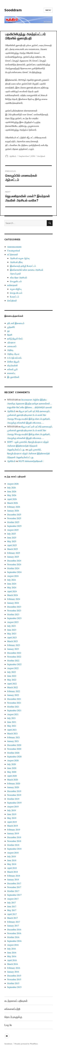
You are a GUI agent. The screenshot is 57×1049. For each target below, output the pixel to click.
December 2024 (14, 560)
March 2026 (12, 502)
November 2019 (14, 794)
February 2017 (13, 921)
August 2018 (13, 852)
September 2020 (14, 756)
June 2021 (11, 721)
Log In (8, 1025)
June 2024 (11, 583)
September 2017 (14, 894)
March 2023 (12, 641)
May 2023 (11, 633)
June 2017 (11, 906)
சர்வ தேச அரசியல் (18, 277)
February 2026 (13, 506)
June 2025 (11, 537)
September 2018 (14, 848)
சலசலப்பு (11, 373)
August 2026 (13, 483)
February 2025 (13, 552)
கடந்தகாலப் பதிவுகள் (16, 1000)
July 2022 (11, 672)
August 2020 (13, 760)
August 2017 (13, 898)
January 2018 (13, 879)
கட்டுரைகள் (12, 254)
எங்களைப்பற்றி (12, 1009)
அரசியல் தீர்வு (16, 262)
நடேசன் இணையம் (15, 323)
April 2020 (12, 775)
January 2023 (13, 648)
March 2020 (12, 779)
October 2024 (13, 568)
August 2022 (13, 668)
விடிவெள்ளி (12, 365)
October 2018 (13, 844)
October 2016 (13, 937)
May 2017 (11, 910)
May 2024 (11, 587)
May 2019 (11, 818)
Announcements (14, 246)
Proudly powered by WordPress (26, 1043)
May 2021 (11, 725)
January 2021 (13, 741)
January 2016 (13, 971)
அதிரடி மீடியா (13, 353)
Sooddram (13, 10)
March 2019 (12, 825)
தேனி (9, 334)
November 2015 (14, 979)
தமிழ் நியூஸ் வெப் (15, 338)
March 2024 (12, 595)
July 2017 (11, 902)
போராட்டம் (14, 296)
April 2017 (12, 914)
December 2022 (14, 652)
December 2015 (14, 975)
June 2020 (11, 768)
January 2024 (13, 602)
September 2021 (14, 710)
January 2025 (13, 556)
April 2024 (12, 591)
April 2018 (12, 867)
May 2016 (11, 956)
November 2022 (14, 656)
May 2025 (11, 541)
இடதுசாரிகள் (13, 376)
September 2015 (14, 987)
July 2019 (11, 810)
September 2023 (14, 618)
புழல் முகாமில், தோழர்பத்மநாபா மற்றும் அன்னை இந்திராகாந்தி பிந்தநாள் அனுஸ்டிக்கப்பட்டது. (28, 453)
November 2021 (14, 702)
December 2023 (14, 606)
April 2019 (12, 821)
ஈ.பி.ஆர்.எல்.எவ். (14, 357)
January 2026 (13, 510)
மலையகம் (11, 346)
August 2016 (13, 944)
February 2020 (13, 783)
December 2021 (14, 698)
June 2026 (11, 491)
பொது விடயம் (16, 292)
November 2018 (14, 841)
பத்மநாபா (11, 342)
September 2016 (14, 940)
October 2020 (13, 752)
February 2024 (13, 599)
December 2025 (14, 514)
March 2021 (12, 733)
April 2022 (12, 683)
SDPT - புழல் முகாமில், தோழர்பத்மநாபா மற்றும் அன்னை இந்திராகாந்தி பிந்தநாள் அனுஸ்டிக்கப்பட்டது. (28, 445)
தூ (8, 330)
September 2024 (14, 572)
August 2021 (13, 714)
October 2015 (13, 983)
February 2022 (13, 691)
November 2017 (14, 887)
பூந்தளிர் (11, 327)
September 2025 (14, 525)
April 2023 (12, 637)
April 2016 (12, 960)
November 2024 (14, 564)
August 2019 (13, 806)
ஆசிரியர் (13, 156)
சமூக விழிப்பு (16, 289)
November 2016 (14, 933)
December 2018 (14, 837)
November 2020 (14, 748)
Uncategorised (13, 250)
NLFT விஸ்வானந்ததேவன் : (31, 461)
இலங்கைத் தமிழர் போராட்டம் (23, 265)
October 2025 (13, 522)
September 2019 (14, 802)
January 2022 (13, 695)
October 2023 (13, 614)
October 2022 (13, 660)
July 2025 (11, 533)
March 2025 (12, 549)
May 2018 (11, 864)
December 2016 (14, 929)
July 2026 (11, 487)
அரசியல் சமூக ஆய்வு (19, 258)
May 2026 (11, 495)
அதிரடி (10, 350)
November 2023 (14, 610)
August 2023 (13, 622)
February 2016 (13, 967)
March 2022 (12, 687)
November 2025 (14, 518)
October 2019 (13, 798)
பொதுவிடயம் (16, 281)
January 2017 (13, 925)
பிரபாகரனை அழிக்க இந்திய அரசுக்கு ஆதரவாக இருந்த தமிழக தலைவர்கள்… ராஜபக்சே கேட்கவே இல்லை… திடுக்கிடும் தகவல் (29, 403)
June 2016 (11, 952)
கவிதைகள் (12, 285)
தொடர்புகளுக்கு (13, 1017)
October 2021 (13, 706)
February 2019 (13, 829)
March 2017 (12, 917)
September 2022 (14, 664)
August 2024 (13, 575)
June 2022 (11, 675)
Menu (48, 10)
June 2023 (11, 629)
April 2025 (12, 545)
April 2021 (12, 729)
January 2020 (13, 787)
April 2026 (12, 499)
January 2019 (13, 833)
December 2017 (14, 883)
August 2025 (13, 529)
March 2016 (12, 964)
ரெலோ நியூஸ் (13, 361)
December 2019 (14, 791)
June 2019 (11, 814)
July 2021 (11, 718)
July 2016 (11, 948)
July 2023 (11, 625)
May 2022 (11, 679)
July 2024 (11, 579)
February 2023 (13, 645)
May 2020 (11, 771)
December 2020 (14, 745)
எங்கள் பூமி (12, 369)
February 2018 (13, 875)
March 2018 (12, 871)
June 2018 (11, 860)
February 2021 (13, 737)
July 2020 (11, 764)
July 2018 (11, 856)
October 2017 (13, 891)
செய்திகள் (41, 156)
